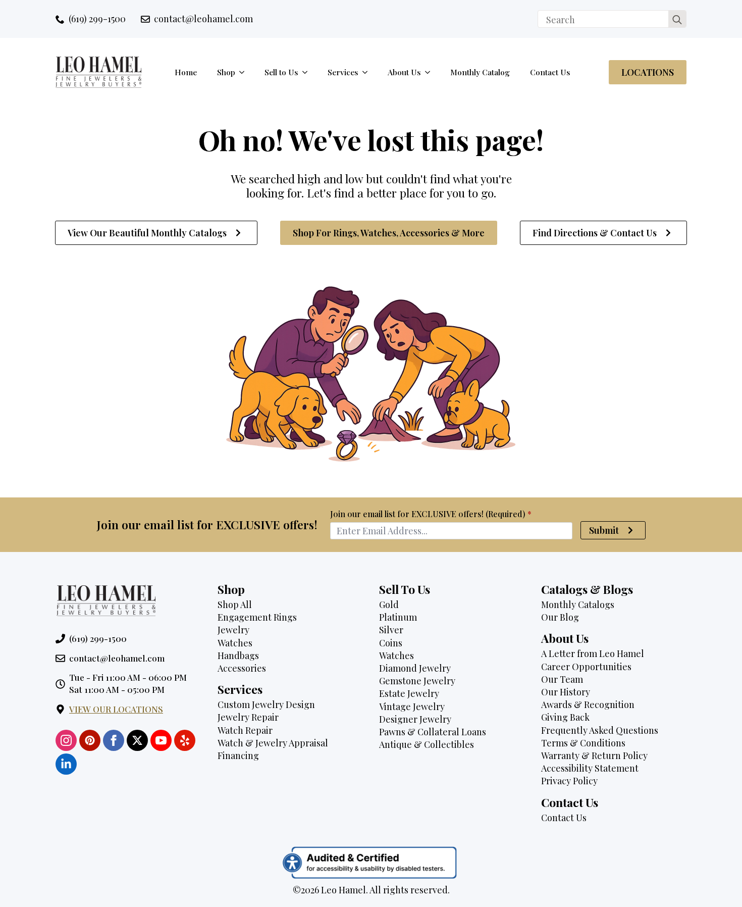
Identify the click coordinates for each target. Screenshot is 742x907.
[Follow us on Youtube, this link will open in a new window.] (161, 740)
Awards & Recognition (587, 704)
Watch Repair (245, 730)
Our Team (562, 679)
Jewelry (233, 630)
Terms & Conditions (583, 743)
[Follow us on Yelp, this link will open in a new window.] (184, 740)
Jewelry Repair (248, 717)
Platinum (398, 617)
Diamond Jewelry (415, 668)
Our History (565, 692)
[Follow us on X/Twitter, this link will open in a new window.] (137, 740)
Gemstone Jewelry (417, 681)
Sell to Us (281, 72)
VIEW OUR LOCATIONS (116, 709)
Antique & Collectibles (426, 744)
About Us (404, 72)
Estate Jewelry (409, 693)
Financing (238, 755)
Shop (226, 72)
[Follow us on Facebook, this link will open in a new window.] (113, 740)
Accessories (242, 668)
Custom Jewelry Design (266, 704)
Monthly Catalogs (577, 604)
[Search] (677, 19)
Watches (235, 643)
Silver (391, 630)
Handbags (238, 655)
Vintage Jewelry (412, 706)
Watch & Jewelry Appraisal (273, 743)
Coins (390, 643)
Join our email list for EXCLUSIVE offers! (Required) (431, 514)
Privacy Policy (569, 781)
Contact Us (550, 72)
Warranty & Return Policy (594, 755)
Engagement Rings (257, 617)
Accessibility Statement (590, 768)
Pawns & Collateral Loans (432, 732)
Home (186, 72)
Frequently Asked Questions (599, 730)
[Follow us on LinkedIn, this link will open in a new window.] (66, 764)
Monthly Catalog (480, 72)
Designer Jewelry (415, 719)
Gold (389, 604)
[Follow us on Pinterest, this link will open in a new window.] (89, 740)
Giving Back (565, 717)
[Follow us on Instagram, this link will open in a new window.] (66, 740)
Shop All (235, 604)
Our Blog (560, 617)
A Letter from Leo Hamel (592, 653)
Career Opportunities (586, 667)
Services (343, 72)
